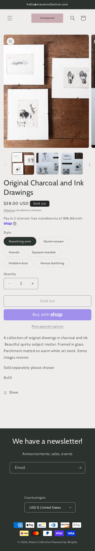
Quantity (10, 274)
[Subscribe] (79, 467)
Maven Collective (40, 542)
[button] (9, 18)
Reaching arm (22, 242)
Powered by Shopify (64, 542)
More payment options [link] (47, 326)
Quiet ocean (56, 242)
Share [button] (13, 392)
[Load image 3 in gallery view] (72, 163)
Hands (17, 253)
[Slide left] (5, 164)
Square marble (46, 253)
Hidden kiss (21, 264)
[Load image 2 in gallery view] (47, 163)
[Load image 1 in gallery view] (23, 163)
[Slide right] (89, 164)
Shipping (9, 210)
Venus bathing (54, 264)
